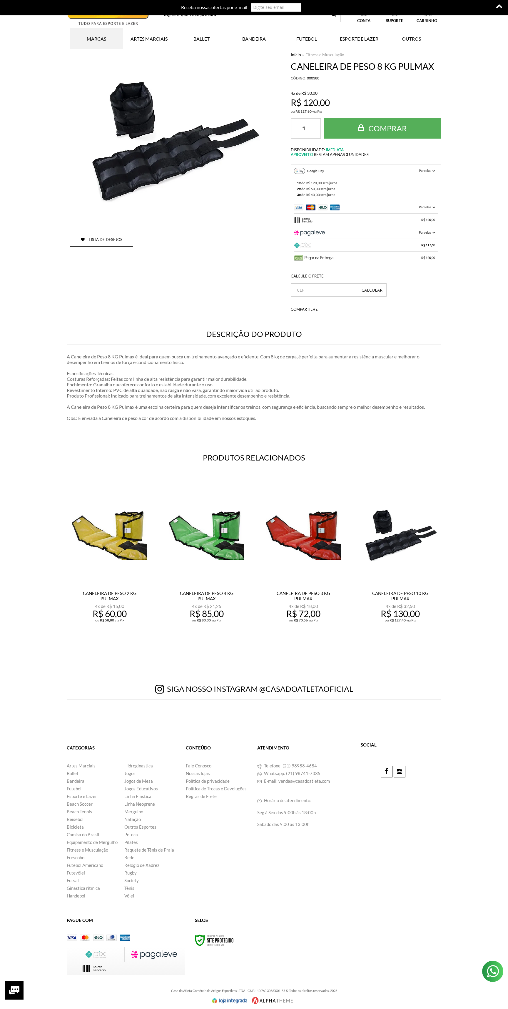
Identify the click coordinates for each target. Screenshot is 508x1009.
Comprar (387, 128)
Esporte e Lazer (82, 796)
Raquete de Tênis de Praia (149, 849)
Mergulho (133, 811)
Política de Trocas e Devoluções (216, 788)
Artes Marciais (81, 765)
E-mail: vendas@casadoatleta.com (296, 781)
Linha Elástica (137, 796)
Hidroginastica (138, 765)
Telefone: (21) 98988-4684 (290, 765)
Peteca (131, 834)
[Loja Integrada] (230, 1000)
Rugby (130, 872)
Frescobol (76, 857)
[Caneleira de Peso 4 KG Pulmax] (206, 568)
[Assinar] (315, 7)
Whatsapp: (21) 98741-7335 (291, 773)
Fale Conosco (198, 765)
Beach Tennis (79, 811)
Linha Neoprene (139, 804)
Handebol (76, 895)
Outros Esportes (140, 827)
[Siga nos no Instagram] (399, 771)
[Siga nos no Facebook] (386, 771)
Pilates (131, 842)
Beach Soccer (80, 804)
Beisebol (75, 819)
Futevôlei (76, 872)
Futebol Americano (85, 865)
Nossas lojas (198, 773)
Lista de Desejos (105, 239)
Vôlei (129, 895)
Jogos (130, 773)
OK (372, 290)
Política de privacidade (208, 781)
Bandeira (75, 781)
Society (131, 880)
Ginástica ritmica (83, 888)
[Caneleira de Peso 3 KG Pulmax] (303, 568)
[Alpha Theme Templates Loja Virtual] (272, 1000)
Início (296, 54)
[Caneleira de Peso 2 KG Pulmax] (109, 568)
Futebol (74, 788)
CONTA (363, 20)
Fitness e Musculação (324, 54)
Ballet (72, 773)
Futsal (73, 880)
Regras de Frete (201, 796)
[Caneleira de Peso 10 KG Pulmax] (400, 568)
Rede (129, 857)
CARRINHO (427, 14)
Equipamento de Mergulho (92, 842)
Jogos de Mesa (138, 781)
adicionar (122, 646)
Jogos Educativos (141, 788)
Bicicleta (75, 827)
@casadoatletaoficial (306, 689)
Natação (132, 819)
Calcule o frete (307, 276)
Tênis (129, 888)
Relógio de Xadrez (141, 865)
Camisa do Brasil (83, 834)
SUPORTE (394, 20)
